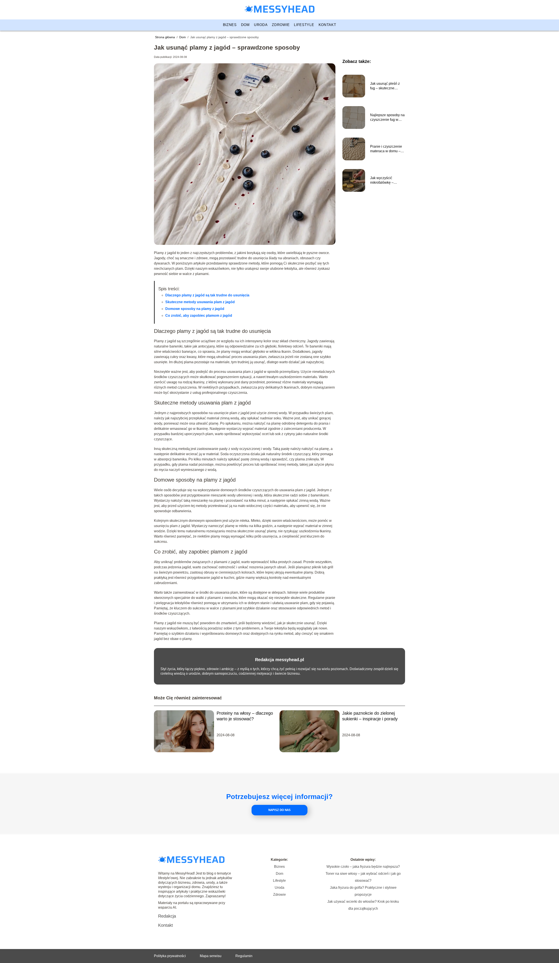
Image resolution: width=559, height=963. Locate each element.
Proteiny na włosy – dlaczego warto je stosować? (245, 716)
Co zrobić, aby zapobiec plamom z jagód (198, 315)
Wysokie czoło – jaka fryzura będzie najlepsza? (363, 866)
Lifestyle (304, 25)
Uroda (261, 25)
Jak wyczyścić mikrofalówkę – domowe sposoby (383, 180)
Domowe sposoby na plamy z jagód (194, 309)
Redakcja (167, 916)
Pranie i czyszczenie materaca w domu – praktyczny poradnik (386, 149)
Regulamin (243, 956)
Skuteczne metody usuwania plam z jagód (200, 302)
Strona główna (165, 37)
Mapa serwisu (210, 956)
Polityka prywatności (170, 956)
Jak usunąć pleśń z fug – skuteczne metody (385, 86)
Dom (245, 25)
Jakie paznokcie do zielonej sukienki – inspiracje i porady (370, 716)
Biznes (230, 25)
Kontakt (327, 25)
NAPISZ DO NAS (279, 810)
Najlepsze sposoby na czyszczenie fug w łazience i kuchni (387, 117)
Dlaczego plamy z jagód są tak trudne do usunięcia (207, 295)
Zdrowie (281, 25)
